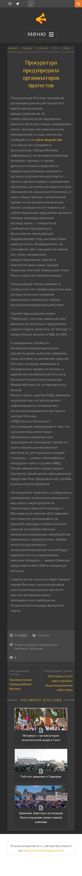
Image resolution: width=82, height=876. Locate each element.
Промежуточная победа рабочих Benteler (20, 684)
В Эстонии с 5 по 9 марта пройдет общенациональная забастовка (59, 682)
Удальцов (35, 648)
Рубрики (27, 47)
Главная (12, 47)
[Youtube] (10, 3)
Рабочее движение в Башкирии (41, 776)
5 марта (20, 644)
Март (66, 47)
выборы (32, 644)
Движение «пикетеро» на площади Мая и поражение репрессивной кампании (41, 817)
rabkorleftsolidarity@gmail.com (43, 850)
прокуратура (48, 644)
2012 (55, 47)
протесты (21, 648)
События (42, 47)
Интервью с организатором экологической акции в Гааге (41, 738)
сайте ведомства (48, 140)
